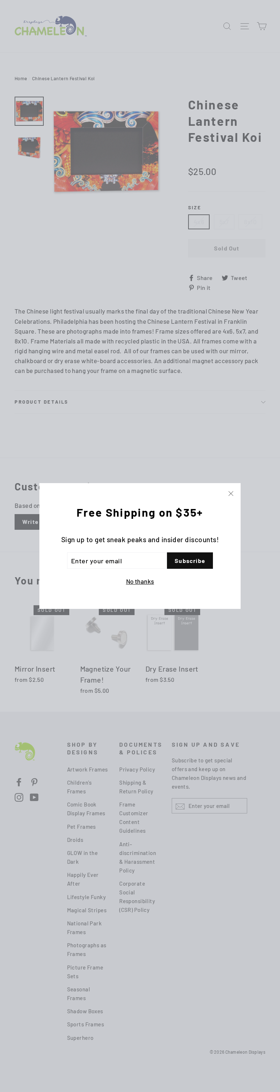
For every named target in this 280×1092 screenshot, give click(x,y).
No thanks (140, 581)
